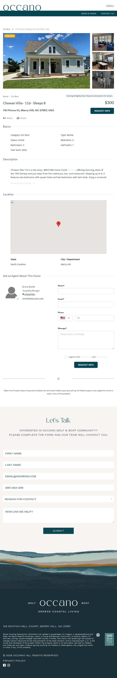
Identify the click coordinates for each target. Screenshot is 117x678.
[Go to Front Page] (22, 5)
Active (21, 140)
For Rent (6, 29)
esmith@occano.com (33, 298)
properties (29, 294)
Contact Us (107, 13)
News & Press (88, 13)
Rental (70, 135)
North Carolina (18, 264)
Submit (58, 530)
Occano (71, 169)
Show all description (21, 183)
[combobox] (65, 318)
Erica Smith (29, 286)
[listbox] (58, 499)
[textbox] (65, 318)
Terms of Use (86, 357)
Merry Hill (66, 264)
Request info (102, 110)
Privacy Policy (101, 357)
